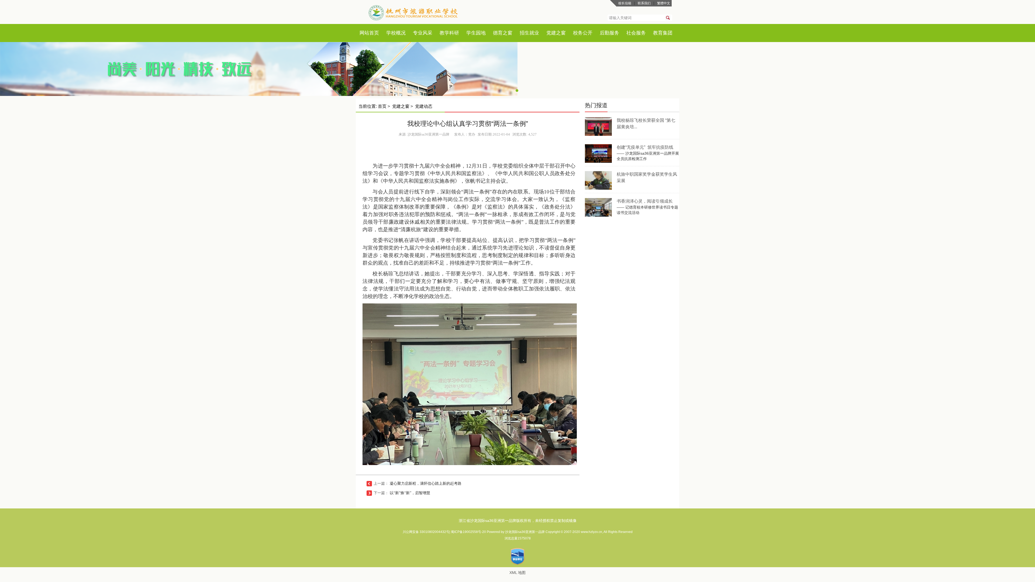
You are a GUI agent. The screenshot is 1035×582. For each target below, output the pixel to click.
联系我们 (644, 3)
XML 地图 (517, 572)
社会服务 (636, 33)
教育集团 (662, 33)
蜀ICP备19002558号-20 (469, 532)
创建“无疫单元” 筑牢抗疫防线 (645, 147)
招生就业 (529, 33)
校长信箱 (624, 3)
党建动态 (423, 106)
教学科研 (449, 33)
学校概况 (396, 33)
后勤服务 (609, 33)
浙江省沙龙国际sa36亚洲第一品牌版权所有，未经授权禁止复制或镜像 (518, 520)
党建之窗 (556, 33)
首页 (374, 33)
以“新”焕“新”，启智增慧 (410, 493)
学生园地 (476, 33)
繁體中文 (663, 3)
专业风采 (422, 33)
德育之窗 (502, 33)
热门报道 (596, 105)
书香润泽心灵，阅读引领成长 (645, 201)
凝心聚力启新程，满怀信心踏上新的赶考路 (425, 483)
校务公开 (582, 33)
